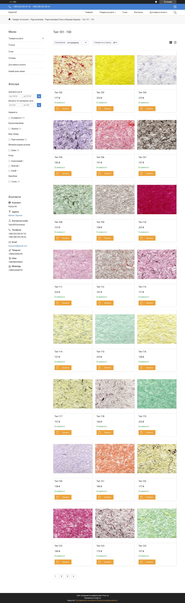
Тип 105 (58, 157)
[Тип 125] (156, 523)
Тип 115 (100, 351)
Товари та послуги (20, 19)
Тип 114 (58, 351)
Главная (89, 12)
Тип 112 (100, 287)
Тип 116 (142, 351)
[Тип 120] (72, 458)
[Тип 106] (114, 134)
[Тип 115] (114, 329)
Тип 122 (142, 481)
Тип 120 (58, 481)
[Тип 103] (114, 70)
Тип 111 (58, 287)
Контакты (138, 12)
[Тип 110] (156, 199)
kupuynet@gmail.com (18, 246)
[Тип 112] (114, 264)
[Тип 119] (156, 393)
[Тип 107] (156, 134)
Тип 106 (100, 157)
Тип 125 (142, 546)
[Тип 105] (72, 134)
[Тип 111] (72, 264)
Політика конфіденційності (107, 600)
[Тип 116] (156, 329)
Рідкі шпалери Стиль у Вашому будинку (62, 19)
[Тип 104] (156, 70)
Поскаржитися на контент (86, 600)
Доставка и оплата (158, 12)
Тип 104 (142, 92)
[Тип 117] (72, 393)
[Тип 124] (114, 523)
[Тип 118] (114, 393)
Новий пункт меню (17, 71)
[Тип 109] (114, 199)
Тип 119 (142, 416)
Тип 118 (100, 416)
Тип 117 (58, 416)
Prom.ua (105, 596)
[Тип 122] (156, 458)
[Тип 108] (72, 199)
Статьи (12, 45)
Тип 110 (142, 222)
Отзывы (12, 58)
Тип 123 (58, 546)
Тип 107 (142, 157)
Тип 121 (100, 481)
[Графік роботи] (175, 7)
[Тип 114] (72, 329)
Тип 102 (58, 92)
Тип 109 (100, 222)
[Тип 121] (114, 458)
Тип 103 (100, 92)
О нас (125, 12)
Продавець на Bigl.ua (92, 598)
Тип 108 (58, 222)
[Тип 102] (72, 70)
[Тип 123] (72, 523)
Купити (65, 109)
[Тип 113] (156, 264)
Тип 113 (142, 287)
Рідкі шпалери (37, 19)
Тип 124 (100, 546)
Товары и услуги (106, 12)
